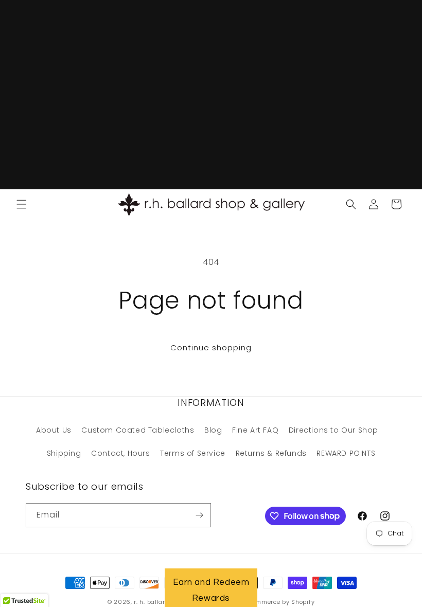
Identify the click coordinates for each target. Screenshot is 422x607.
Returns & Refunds (271, 453)
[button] (21, 204)
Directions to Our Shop (333, 430)
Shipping (64, 453)
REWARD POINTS (345, 453)
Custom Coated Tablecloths (137, 430)
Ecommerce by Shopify (279, 602)
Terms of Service (192, 453)
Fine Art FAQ (255, 430)
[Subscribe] (199, 515)
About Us (54, 430)
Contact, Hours (120, 453)
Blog (213, 430)
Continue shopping (211, 347)
